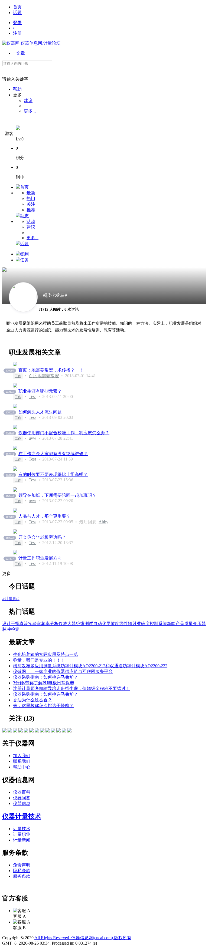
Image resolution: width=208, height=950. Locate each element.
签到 (24, 254)
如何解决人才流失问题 (40, 412)
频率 (45, 623)
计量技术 (21, 828)
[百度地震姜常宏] (10, 731)
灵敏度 (112, 623)
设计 (6, 623)
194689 (10, 516)
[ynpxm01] (53, 731)
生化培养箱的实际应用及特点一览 (45, 654)
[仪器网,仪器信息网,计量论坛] (31, 43)
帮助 (17, 89)
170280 (10, 370)
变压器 (199, 623)
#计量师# (11, 598)
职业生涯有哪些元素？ (40, 391)
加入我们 (21, 755)
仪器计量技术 (21, 816)
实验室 (34, 623)
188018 (10, 495)
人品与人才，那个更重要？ (44, 516)
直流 (24, 623)
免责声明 (21, 865)
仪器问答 (21, 797)
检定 (15, 629)
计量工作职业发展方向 (40, 558)
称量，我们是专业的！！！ (39, 660)
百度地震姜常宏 (44, 375)
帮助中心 (21, 767)
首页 (17, 7)
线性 (123, 623)
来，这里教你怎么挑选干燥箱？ (43, 705)
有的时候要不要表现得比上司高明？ (53, 474)
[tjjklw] (31, 731)
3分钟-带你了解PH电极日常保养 (43, 683)
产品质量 (184, 623)
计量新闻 (21, 840)
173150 (10, 475)
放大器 (69, 623)
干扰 (15, 623)
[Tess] (26, 731)
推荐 (31, 210)
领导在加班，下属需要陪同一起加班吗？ (57, 495)
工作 (18, 376)
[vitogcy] (37, 731)
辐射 (132, 623)
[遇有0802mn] (15, 731)
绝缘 (80, 623)
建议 (28, 100)
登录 (17, 22)
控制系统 (158, 623)
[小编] (69, 731)
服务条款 (21, 876)
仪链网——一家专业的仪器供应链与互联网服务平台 (63, 671)
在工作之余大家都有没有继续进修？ (53, 453)
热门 (31, 198)
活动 (31, 221)
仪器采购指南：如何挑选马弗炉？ (45, 677)
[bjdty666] (64, 731)
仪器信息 (21, 803)
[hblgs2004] (48, 731)
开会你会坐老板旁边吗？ (42, 537)
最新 (31, 192)
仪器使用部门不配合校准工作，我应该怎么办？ (63, 432)
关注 (31, 204)
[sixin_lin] (58, 731)
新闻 (171, 623)
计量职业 (21, 834)
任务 (24, 260)
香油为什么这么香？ (32, 700)
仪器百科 (21, 792)
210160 (10, 433)
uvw (32, 438)
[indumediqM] (42, 731)
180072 (10, 537)
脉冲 (6, 629)
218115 (10, 391)
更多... (30, 111)
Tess (32, 396)
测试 (88, 623)
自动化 (99, 623)
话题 (17, 12)
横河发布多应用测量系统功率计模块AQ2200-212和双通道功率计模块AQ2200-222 (90, 665)
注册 (17, 33)
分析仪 (56, 623)
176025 (10, 412)
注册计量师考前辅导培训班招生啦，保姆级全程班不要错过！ (71, 688)
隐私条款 (21, 870)
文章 (19, 53)
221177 (10, 558)
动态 (24, 215)
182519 (10, 454)
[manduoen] (20, 731)
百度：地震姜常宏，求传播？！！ (50, 370)
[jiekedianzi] (4, 731)
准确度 (143, 623)
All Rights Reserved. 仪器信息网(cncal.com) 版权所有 (82, 937)
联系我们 (21, 761)
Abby (103, 522)
